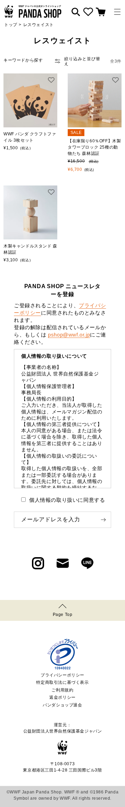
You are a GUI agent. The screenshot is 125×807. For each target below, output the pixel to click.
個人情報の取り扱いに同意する (67, 500)
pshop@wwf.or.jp (69, 335)
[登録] (103, 520)
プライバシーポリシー (62, 675)
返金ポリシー (62, 697)
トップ (10, 24)
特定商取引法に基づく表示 (62, 682)
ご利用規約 (62, 690)
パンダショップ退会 (62, 705)
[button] (117, 11)
